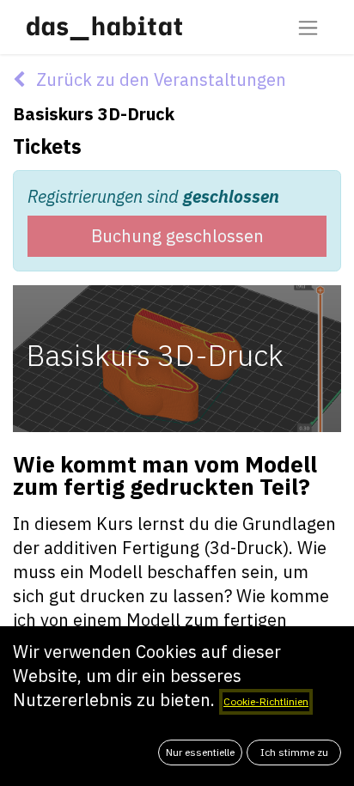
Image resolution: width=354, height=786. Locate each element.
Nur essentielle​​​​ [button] (200, 752)
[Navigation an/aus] (308, 27)
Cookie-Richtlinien (265, 701)
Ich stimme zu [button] (294, 752)
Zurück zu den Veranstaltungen (159, 79)
